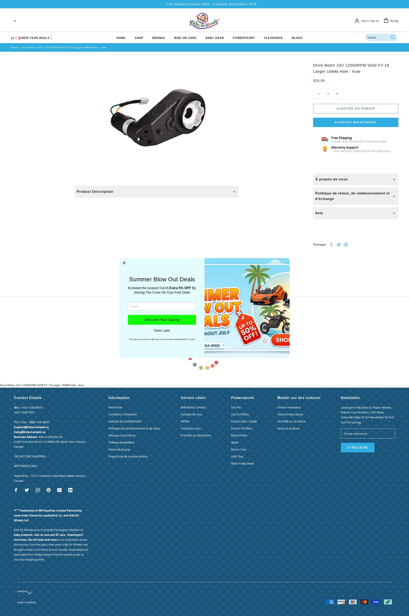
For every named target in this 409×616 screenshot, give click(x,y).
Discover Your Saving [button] (162, 320)
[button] (124, 263)
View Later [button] (162, 330)
